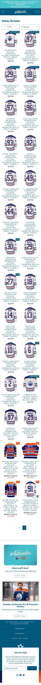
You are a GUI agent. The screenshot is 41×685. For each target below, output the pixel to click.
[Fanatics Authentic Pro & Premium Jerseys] (20, 591)
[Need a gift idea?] (20, 555)
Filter (9, 27)
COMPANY (20, 628)
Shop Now (20, 576)
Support (20, 633)
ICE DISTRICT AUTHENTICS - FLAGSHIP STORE (20, 623)
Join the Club (20, 638)
